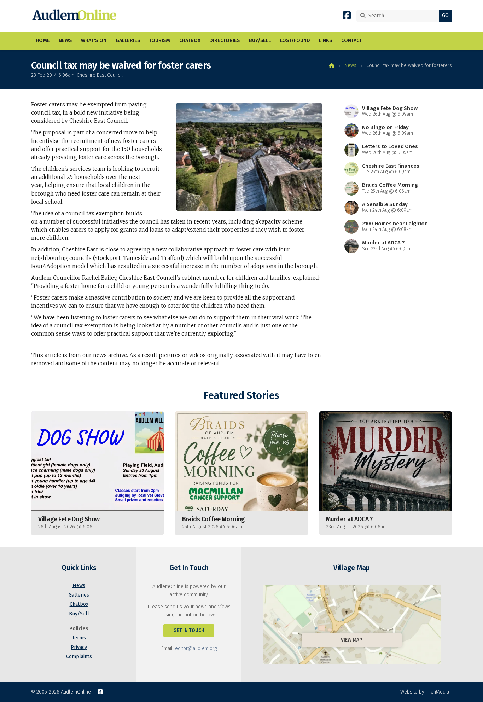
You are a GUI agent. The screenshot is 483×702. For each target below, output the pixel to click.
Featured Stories (241, 395)
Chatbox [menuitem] (189, 40)
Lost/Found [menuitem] (295, 40)
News (350, 66)
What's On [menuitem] (93, 40)
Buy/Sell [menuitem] (260, 40)
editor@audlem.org (196, 648)
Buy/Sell (79, 614)
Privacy (79, 647)
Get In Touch (188, 630)
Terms (79, 638)
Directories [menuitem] (224, 40)
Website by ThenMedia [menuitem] (424, 692)
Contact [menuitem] (351, 40)
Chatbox (79, 604)
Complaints (79, 657)
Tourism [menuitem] (159, 40)
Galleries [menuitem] (128, 40)
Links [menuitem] (325, 40)
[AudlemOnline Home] (76, 16)
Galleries (79, 595)
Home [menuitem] (43, 40)
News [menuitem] (65, 40)
